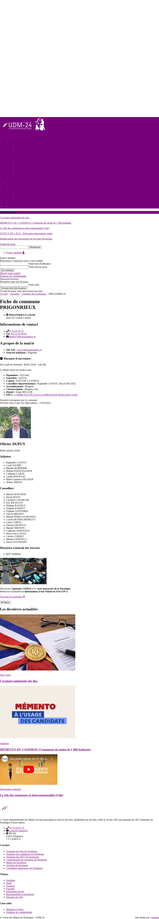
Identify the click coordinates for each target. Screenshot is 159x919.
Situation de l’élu (14, 897)
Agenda (10, 187)
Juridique (4, 743)
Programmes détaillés (22, 184)
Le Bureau (17, 145)
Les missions (18, 151)
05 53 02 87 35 (16, 828)
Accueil (10, 137)
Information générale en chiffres (28, 159)
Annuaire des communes (24, 193)
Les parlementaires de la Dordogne (29, 170)
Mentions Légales (15, 909)
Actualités (11, 176)
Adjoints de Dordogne (17, 865)
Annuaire (10, 190)
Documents (11, 201)
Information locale (15, 891)
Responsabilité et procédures (20, 894)
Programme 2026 (20, 181)
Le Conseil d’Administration (26, 148)
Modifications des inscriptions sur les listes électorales (26, 238)
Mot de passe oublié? (10, 273)
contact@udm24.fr (18, 830)
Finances (10, 886)
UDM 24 (10, 139)
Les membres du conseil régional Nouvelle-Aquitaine (38, 173)
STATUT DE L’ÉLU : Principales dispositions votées (26, 233)
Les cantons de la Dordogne (26, 167)
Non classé (5, 675)
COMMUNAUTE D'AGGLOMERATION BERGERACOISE (46, 394)
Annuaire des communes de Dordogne (25, 854)
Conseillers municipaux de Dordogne (24, 868)
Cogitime (154, 917)
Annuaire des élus (21, 198)
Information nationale (10, 789)
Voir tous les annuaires (11, 596)
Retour (6, 602)
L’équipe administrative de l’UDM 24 (30, 153)
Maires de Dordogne (16, 862)
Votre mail (34, 284)
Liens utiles (11, 204)
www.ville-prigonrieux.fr (29, 349)
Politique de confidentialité (13, 276)
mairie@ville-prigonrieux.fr (22, 336)
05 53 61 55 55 (16, 331)
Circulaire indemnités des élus (14, 217)
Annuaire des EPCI (22, 195)
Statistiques (17, 162)
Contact (10, 207)
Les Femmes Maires (22, 165)
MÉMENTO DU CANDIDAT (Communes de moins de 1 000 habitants (35, 223)
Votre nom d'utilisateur (40, 263)
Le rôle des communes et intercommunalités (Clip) (24, 228)
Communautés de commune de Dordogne (26, 859)
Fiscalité (10, 888)
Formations (11, 179)
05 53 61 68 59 (19, 333)
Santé (9, 883)
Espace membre (14, 252)
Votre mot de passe (38, 267)
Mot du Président (20, 142)
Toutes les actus (7, 244)
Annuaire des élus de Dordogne (21, 851)
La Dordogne (12, 156)
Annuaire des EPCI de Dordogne (22, 857)
